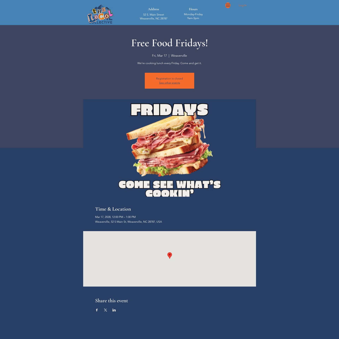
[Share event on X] (105, 310)
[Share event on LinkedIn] (114, 310)
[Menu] (227, 5)
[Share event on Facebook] (97, 310)
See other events (169, 82)
